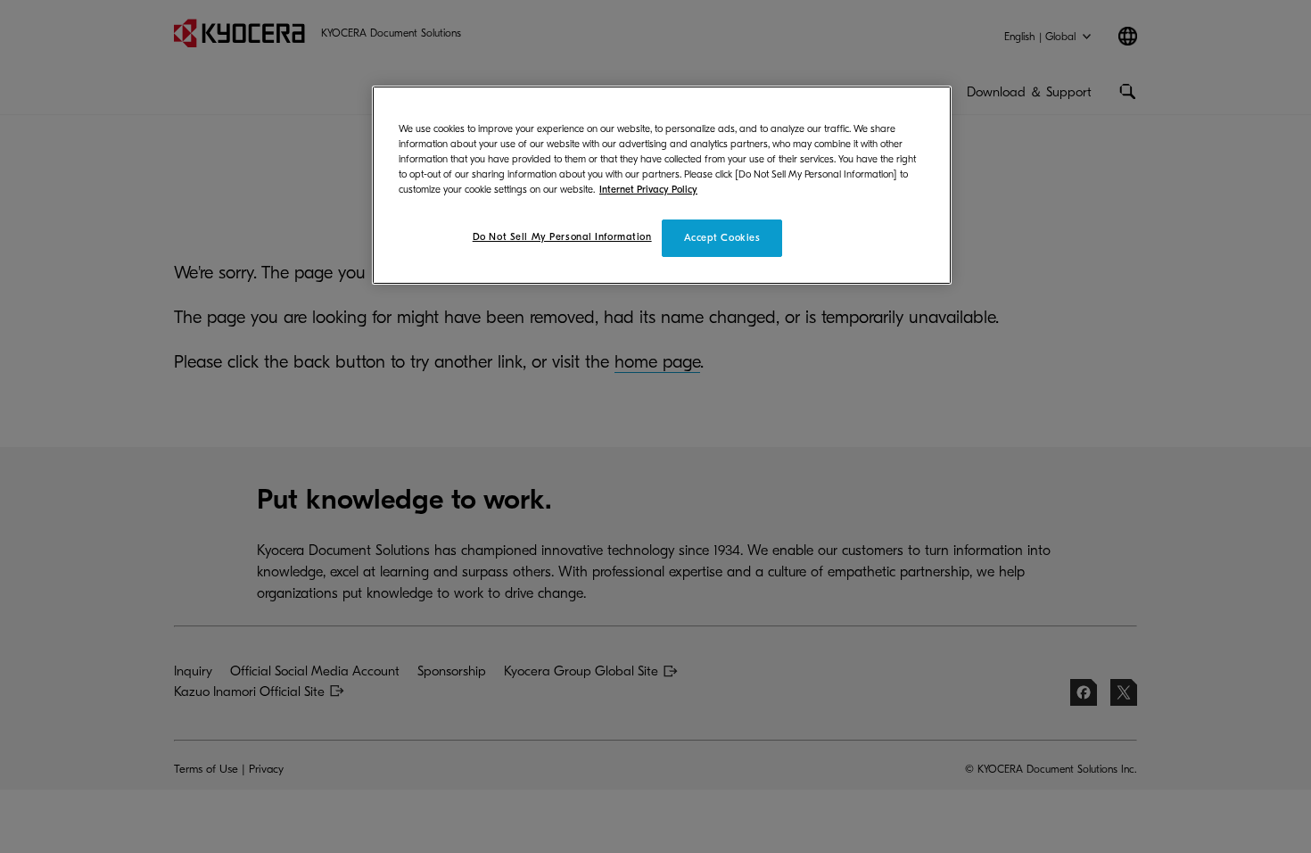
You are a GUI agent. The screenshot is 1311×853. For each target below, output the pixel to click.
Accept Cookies (722, 238)
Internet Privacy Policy (648, 189)
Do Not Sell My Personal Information (562, 237)
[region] (662, 185)
